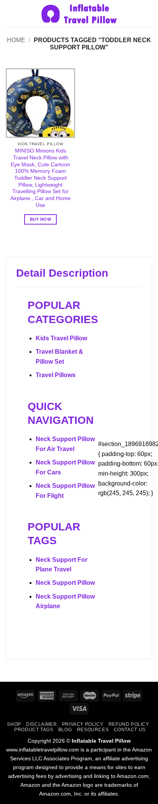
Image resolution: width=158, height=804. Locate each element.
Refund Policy (129, 724)
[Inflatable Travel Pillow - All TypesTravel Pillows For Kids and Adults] (79, 13)
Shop (14, 724)
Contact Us (130, 729)
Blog (65, 729)
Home (16, 40)
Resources (93, 729)
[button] (10, 13)
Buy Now (40, 219)
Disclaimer (41, 724)
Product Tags (33, 729)
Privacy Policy (83, 724)
